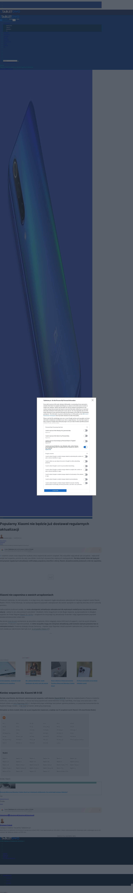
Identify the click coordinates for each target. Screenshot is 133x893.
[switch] (86, 430)
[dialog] (66, 446)
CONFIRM (55, 490)
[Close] (93, 400)
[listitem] (66, 427)
